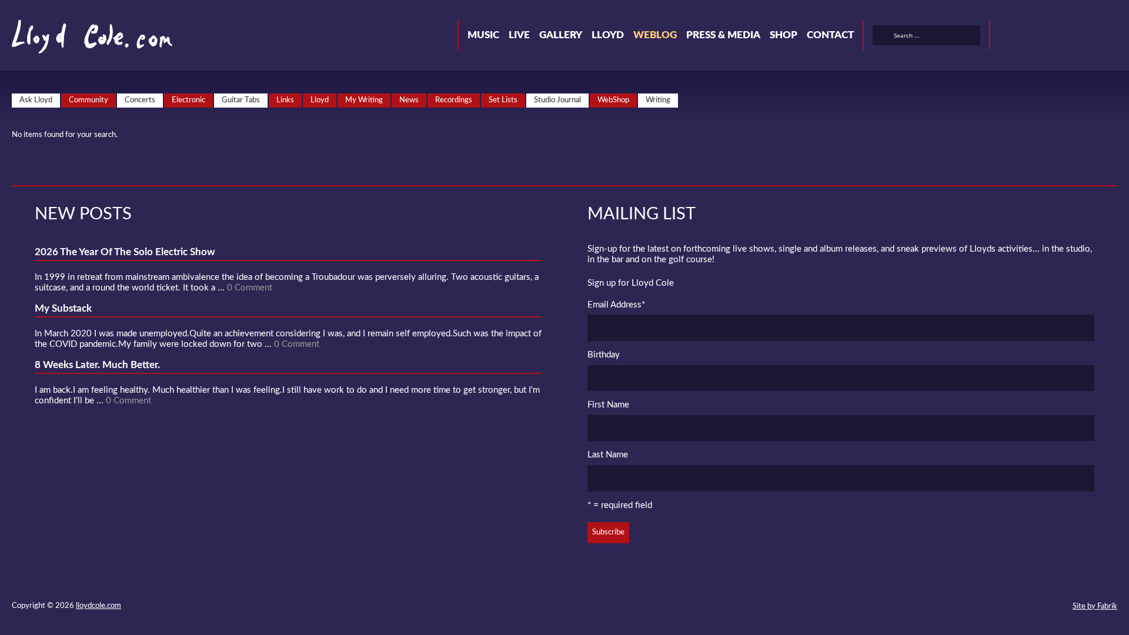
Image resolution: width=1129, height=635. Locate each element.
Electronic (188, 100)
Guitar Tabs (241, 100)
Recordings (453, 100)
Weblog (655, 35)
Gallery (560, 35)
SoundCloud (1049, 37)
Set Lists (503, 100)
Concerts (140, 100)
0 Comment (249, 287)
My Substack (63, 308)
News (409, 100)
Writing (658, 100)
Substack (1112, 37)
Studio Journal (557, 100)
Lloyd (608, 35)
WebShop (613, 100)
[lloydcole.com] (80, 41)
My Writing (364, 100)
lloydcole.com (98, 606)
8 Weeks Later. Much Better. (97, 365)
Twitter (1006, 37)
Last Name (607, 454)
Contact (830, 35)
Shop (783, 35)
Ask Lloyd (35, 100)
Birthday (603, 354)
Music (483, 35)
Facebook (1027, 37)
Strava (1070, 37)
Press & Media (723, 35)
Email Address (616, 304)
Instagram (1091, 37)
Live (519, 35)
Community (88, 100)
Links (285, 100)
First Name (608, 404)
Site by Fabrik (1095, 606)
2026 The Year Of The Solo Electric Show (125, 252)
